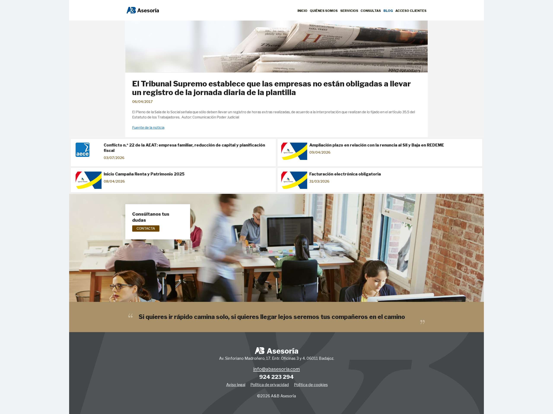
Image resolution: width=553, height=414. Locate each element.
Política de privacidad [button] (269, 384)
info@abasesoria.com (276, 369)
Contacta (146, 228)
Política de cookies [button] (311, 384)
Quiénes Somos (324, 11)
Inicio (302, 11)
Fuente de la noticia (148, 128)
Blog (388, 11)
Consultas (371, 11)
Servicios (349, 11)
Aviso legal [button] (235, 384)
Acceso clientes (410, 11)
